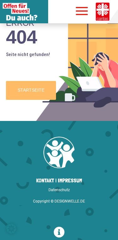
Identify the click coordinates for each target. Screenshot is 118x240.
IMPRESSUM (70, 180)
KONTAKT (45, 180)
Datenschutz (59, 190)
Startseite (31, 90)
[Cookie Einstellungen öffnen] (11, 232)
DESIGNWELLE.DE (69, 201)
